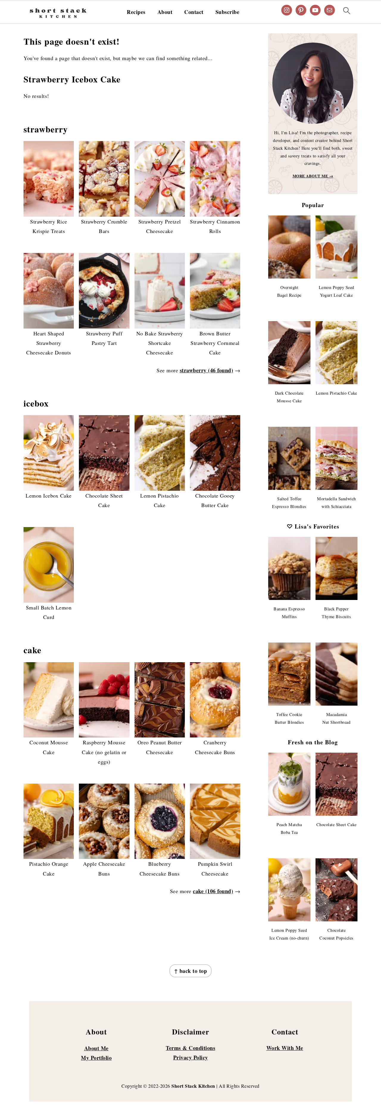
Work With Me (284, 1048)
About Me (96, 1048)
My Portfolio (96, 1058)
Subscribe (228, 12)
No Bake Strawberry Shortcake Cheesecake (159, 343)
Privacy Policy (190, 1057)
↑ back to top (190, 971)
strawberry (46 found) (206, 370)
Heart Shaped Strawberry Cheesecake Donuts (48, 343)
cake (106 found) (213, 891)
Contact (194, 12)
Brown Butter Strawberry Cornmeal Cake (215, 343)
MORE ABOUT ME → (313, 176)
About (165, 12)
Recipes (136, 12)
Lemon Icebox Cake (49, 495)
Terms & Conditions (190, 1048)
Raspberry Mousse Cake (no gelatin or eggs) (104, 752)
